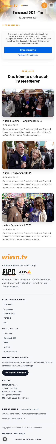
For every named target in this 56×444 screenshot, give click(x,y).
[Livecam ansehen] (44, 5)
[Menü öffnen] (51, 5)
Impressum (8, 309)
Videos (7, 347)
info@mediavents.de (11, 395)
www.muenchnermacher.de (34, 414)
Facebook (7, 434)
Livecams (8, 333)
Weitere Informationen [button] (28, 55)
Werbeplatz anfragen (15, 372)
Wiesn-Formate (10, 351)
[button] (5, 439)
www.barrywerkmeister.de (13, 418)
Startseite (8, 305)
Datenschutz (9, 313)
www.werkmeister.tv (11, 414)
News (6, 342)
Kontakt (7, 318)
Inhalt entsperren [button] (28, 50)
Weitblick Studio (33, 439)
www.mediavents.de (30, 409)
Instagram (19, 434)
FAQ (5, 322)
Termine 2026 (10, 338)
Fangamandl (11, 25)
